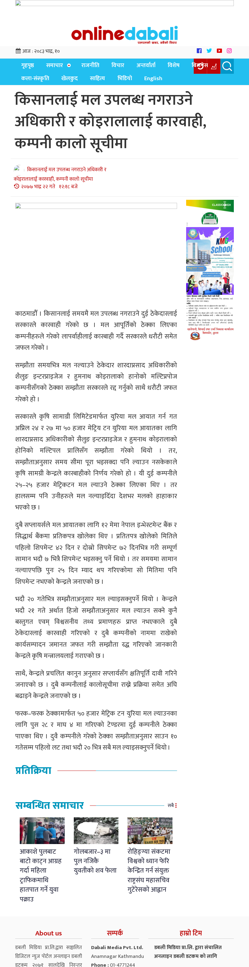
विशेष (156, 67)
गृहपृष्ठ (25, 67)
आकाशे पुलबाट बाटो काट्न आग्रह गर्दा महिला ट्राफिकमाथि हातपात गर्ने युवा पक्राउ (41, 879)
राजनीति (83, 67)
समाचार (49, 67)
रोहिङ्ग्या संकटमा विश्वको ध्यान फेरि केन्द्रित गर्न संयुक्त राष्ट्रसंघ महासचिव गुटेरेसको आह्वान (149, 875)
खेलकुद (27, 82)
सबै (171, 809)
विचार (107, 67)
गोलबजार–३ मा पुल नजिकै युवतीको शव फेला (95, 865)
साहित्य (52, 82)
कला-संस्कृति (210, 67)
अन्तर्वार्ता (132, 67)
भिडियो (76, 82)
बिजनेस (179, 67)
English (101, 82)
